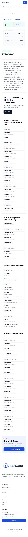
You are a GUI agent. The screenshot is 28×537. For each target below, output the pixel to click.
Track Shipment (5, 512)
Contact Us (4, 502)
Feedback (4, 492)
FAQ (3, 504)
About (11, 531)
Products (8, 13)
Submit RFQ (14, 520)
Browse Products (6, 487)
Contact (16, 531)
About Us (4, 499)
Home (3, 13)
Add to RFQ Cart (15, 449)
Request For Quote (6, 489)
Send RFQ (7, 112)
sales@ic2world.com (9, 514)
